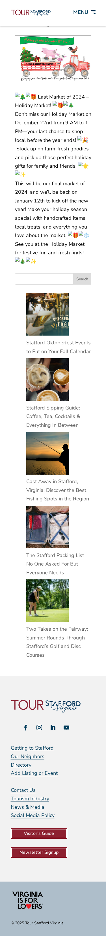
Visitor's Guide (39, 833)
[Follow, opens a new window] (25, 727)
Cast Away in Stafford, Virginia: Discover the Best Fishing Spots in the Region (57, 490)
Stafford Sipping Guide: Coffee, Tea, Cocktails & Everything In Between (53, 416)
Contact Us (23, 790)
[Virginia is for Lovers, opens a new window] (28, 908)
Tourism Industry (30, 798)
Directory (21, 764)
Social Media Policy (33, 815)
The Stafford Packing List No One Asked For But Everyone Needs (55, 564)
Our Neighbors (27, 756)
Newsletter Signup (39, 852)
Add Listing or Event (34, 773)
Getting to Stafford (32, 748)
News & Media (27, 807)
